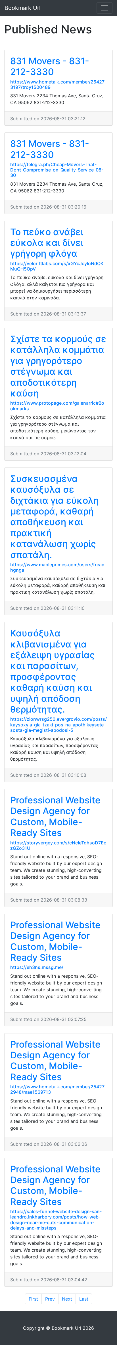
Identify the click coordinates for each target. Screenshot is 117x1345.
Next (67, 1299)
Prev (50, 1299)
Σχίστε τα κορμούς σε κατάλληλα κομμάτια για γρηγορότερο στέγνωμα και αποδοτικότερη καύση (58, 366)
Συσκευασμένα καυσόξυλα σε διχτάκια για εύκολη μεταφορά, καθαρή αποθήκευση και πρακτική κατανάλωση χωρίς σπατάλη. (54, 516)
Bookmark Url (23, 8)
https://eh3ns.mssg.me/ (36, 967)
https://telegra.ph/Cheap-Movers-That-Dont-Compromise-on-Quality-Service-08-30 (56, 170)
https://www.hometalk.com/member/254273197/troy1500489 (57, 84)
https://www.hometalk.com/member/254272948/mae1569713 (57, 1089)
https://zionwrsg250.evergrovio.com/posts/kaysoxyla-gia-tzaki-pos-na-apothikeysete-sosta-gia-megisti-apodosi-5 (58, 724)
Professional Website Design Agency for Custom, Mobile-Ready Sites (55, 816)
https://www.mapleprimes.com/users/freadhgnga (57, 567)
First (33, 1299)
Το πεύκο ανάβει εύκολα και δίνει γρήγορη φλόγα (46, 242)
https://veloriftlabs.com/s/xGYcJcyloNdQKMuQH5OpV (57, 266)
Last (83, 1299)
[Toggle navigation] (104, 8)
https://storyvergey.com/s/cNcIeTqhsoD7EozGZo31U (58, 845)
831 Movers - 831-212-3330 (49, 66)
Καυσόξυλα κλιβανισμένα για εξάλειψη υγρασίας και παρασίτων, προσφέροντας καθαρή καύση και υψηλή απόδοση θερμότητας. (52, 671)
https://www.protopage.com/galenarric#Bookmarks (57, 405)
